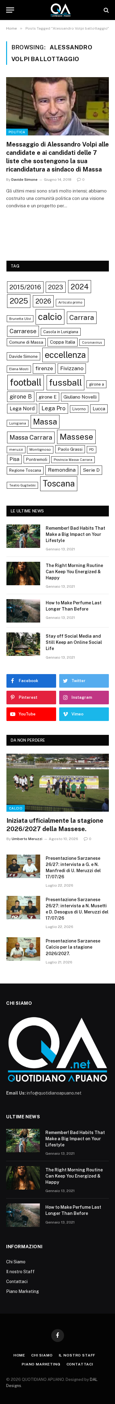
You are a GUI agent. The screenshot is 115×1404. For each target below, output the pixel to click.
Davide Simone (23, 356)
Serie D (91, 470)
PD (91, 449)
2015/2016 (25, 287)
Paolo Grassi (70, 449)
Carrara (81, 317)
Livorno (79, 409)
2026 (43, 301)
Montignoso (40, 449)
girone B (21, 396)
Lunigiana (17, 423)
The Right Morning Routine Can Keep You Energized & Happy (74, 571)
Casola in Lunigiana (60, 331)
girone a (96, 384)
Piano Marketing (22, 1291)
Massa (45, 421)
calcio (50, 316)
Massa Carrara (31, 437)
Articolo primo (70, 302)
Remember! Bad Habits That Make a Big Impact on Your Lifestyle (75, 534)
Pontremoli (36, 459)
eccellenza (65, 355)
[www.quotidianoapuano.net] (60, 10)
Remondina (62, 470)
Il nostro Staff (20, 1271)
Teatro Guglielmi (22, 485)
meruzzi (16, 449)
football (25, 382)
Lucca (99, 408)
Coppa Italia (62, 342)
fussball (65, 382)
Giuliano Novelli (80, 397)
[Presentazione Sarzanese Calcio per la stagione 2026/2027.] (23, 949)
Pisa (14, 459)
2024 (80, 286)
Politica (17, 132)
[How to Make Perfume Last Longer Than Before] (23, 611)
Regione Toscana (25, 470)
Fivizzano (71, 368)
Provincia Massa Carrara (73, 460)
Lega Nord (22, 408)
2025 (19, 300)
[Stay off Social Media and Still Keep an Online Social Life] (23, 644)
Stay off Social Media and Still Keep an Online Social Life (74, 642)
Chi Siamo (15, 1261)
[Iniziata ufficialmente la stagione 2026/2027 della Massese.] (57, 783)
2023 (55, 287)
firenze (44, 368)
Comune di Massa (26, 342)
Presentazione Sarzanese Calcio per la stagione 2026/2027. (73, 947)
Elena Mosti (19, 369)
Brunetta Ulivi (20, 319)
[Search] (105, 10)
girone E (48, 397)
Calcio (15, 808)
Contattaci (17, 1281)
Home (19, 1355)
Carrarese (23, 331)
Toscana (59, 483)
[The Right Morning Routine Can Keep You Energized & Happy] (23, 573)
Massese (76, 436)
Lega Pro (53, 408)
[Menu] (10, 10)
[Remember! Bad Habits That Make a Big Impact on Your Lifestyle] (23, 536)
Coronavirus (92, 342)
